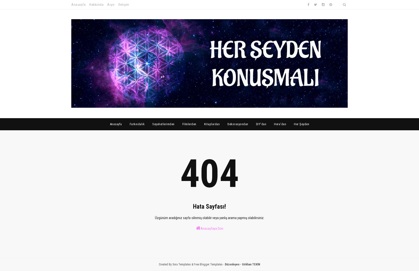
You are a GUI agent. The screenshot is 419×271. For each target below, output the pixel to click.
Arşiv (111, 5)
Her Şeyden (301, 124)
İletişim (123, 5)
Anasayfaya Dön (212, 228)
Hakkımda (96, 5)
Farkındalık (137, 124)
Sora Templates (181, 264)
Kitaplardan (212, 124)
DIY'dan (261, 124)
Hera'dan (280, 124)
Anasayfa (78, 5)
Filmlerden (189, 124)
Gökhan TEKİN (251, 264)
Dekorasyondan (237, 124)
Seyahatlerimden (163, 124)
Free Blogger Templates (208, 264)
